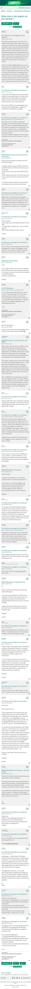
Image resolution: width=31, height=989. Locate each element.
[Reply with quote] (27, 32)
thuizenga (4, 31)
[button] (14, 27)
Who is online (6, 973)
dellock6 (3, 113)
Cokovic (3, 188)
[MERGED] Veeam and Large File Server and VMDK (14, 341)
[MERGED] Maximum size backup (11, 470)
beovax (3, 150)
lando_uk (4, 546)
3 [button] (19, 27)
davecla (3, 766)
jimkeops (4, 256)
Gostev (3, 563)
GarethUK (4, 578)
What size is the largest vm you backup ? (14, 17)
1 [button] (15, 27)
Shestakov (4, 808)
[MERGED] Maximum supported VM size (13, 582)
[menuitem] (27, 8)
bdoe (3, 411)
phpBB (11, 985)
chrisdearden (4, 682)
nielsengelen (4, 830)
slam (3, 86)
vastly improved (20, 571)
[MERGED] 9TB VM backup (10, 261)
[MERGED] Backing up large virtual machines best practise (14, 155)
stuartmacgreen (5, 212)
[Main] (15, 2)
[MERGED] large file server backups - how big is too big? (15, 771)
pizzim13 (3, 524)
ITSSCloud (4, 465)
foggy (3, 392)
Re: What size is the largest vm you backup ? (13, 36)
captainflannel (5, 336)
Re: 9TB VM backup (7, 288)
